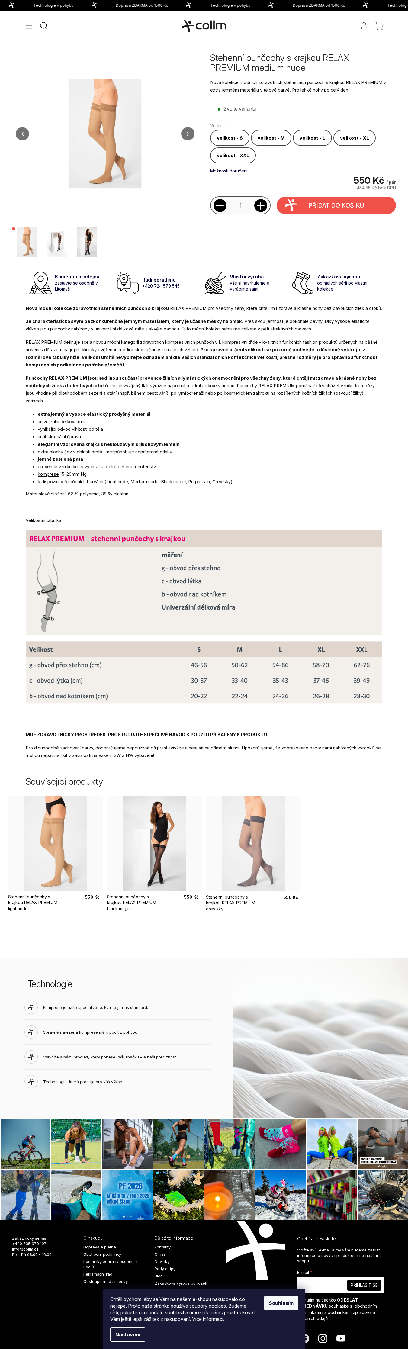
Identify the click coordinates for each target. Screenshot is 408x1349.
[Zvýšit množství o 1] (261, 205)
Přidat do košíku (336, 205)
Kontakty (163, 1246)
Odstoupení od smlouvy (105, 1281)
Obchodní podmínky (102, 1254)
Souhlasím (281, 1303)
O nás (160, 1254)
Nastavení (127, 1334)
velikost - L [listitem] (312, 138)
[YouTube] (341, 1338)
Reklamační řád (97, 1274)
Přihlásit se (364, 1285)
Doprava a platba (99, 1246)
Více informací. (208, 1319)
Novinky (162, 1261)
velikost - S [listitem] (230, 138)
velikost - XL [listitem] (354, 138)
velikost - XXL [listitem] (233, 155)
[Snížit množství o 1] (220, 205)
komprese (48, 474)
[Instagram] (322, 1338)
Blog (159, 1275)
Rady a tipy (165, 1268)
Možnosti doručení (228, 170)
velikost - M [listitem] (271, 138)
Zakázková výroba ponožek (181, 1283)
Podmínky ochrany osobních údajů (110, 1264)
